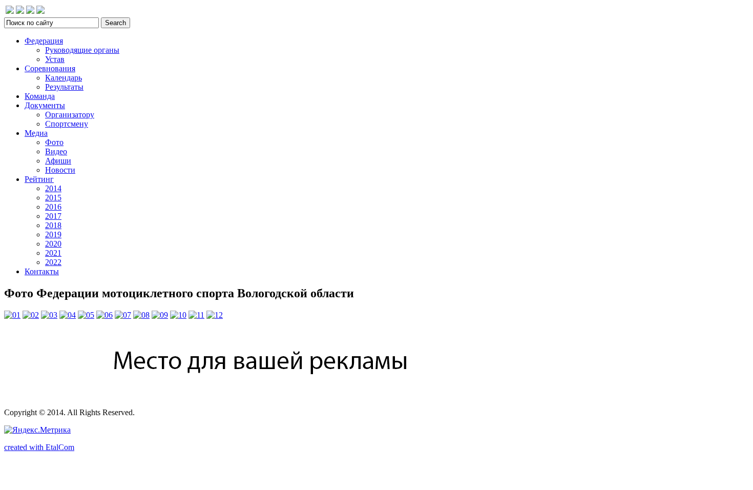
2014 (53, 188)
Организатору (69, 114)
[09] (160, 315)
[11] (196, 315)
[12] (214, 315)
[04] (67, 315)
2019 (53, 234)
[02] (31, 315)
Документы (45, 105)
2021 (53, 253)
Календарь (63, 77)
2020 (53, 243)
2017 (53, 216)
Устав (55, 59)
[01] (12, 315)
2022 (53, 262)
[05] (86, 315)
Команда (40, 96)
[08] (141, 315)
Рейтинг (39, 179)
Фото (54, 142)
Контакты (42, 271)
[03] (49, 315)
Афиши (58, 160)
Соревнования (50, 68)
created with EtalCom (39, 447)
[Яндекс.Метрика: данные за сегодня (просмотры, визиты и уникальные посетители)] (37, 430)
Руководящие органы (82, 50)
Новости (60, 170)
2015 (53, 197)
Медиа (36, 133)
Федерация (44, 40)
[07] (123, 315)
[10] (178, 315)
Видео (56, 151)
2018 (53, 225)
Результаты (64, 87)
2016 (53, 206)
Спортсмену (66, 123)
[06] (104, 315)
